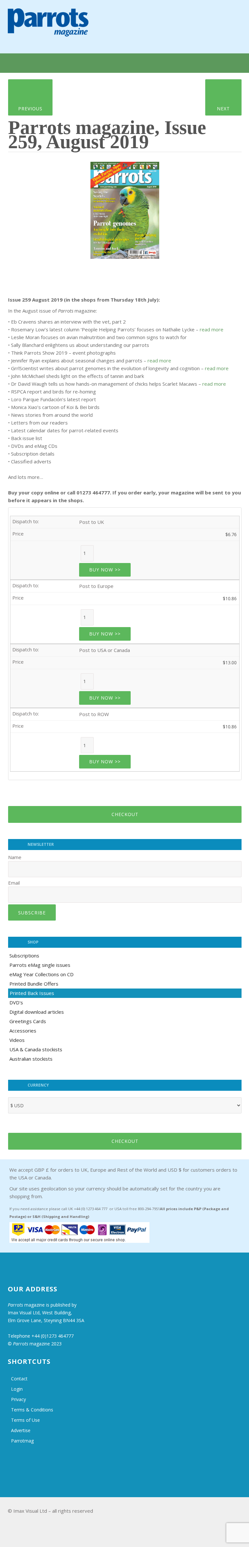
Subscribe (32, 913)
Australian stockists (31, 1058)
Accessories (22, 1030)
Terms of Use (25, 1420)
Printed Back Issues (32, 993)
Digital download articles (36, 1012)
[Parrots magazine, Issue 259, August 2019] (124, 208)
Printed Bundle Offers (33, 983)
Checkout (125, 814)
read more (211, 329)
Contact (19, 1379)
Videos (17, 1040)
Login (17, 1389)
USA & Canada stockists (35, 1049)
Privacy (18, 1399)
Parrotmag (22, 1441)
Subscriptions (24, 955)
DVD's (16, 1002)
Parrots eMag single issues (39, 965)
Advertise (20, 1430)
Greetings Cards (27, 1021)
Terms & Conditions (32, 1410)
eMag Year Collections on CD (41, 974)
